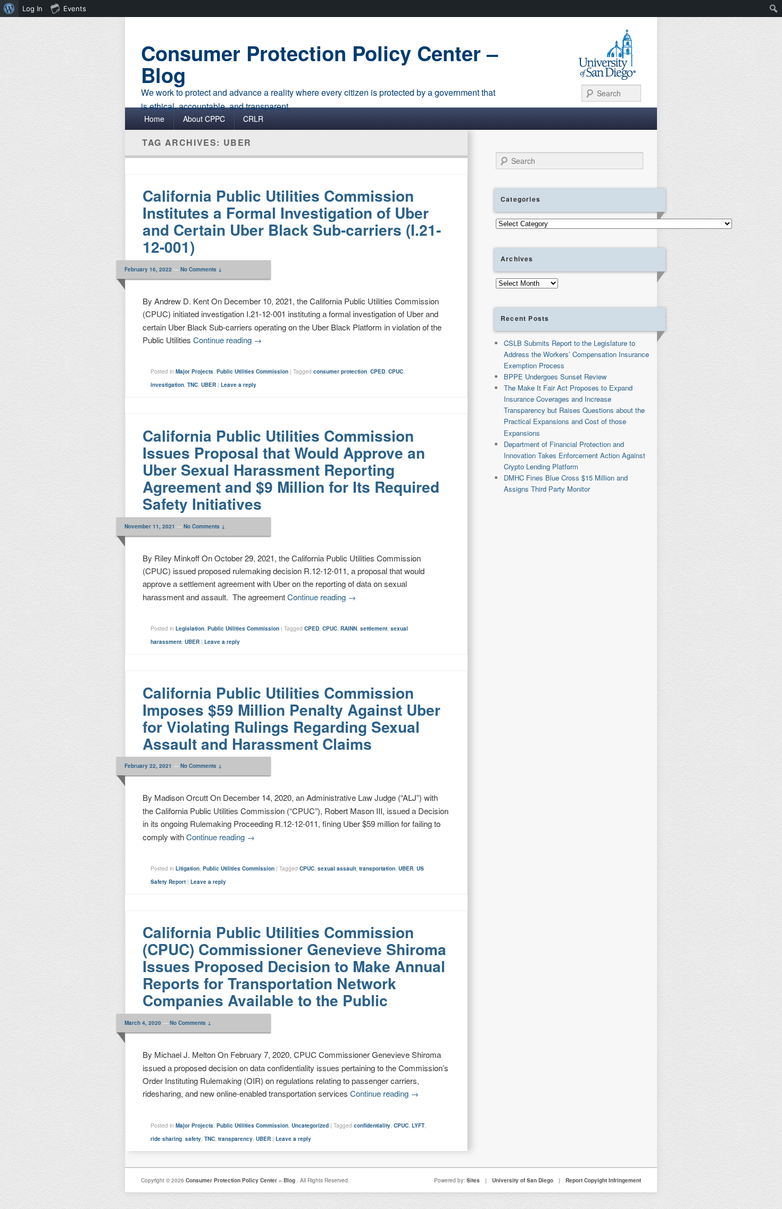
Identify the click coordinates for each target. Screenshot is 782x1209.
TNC (192, 384)
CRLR (253, 118)
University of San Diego (522, 1180)
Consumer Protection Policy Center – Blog (319, 63)
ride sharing (166, 1138)
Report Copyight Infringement (603, 1180)
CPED (377, 371)
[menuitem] (9, 8)
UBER (208, 384)
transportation (377, 868)
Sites (473, 1180)
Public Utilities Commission (252, 371)
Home (154, 118)
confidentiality (372, 1125)
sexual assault (337, 868)
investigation (167, 384)
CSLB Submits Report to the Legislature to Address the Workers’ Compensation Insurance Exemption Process (576, 354)
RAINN (348, 628)
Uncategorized (310, 1125)
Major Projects (194, 371)
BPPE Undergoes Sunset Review (555, 376)
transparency (235, 1138)
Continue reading (227, 339)
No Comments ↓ (201, 269)
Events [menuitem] (74, 8)
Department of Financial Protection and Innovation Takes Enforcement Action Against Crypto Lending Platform (574, 455)
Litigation (187, 868)
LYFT (418, 1125)
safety (193, 1138)
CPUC (395, 371)
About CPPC (204, 118)
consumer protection (340, 371)
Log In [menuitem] (32, 8)
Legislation (190, 628)
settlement (373, 628)
